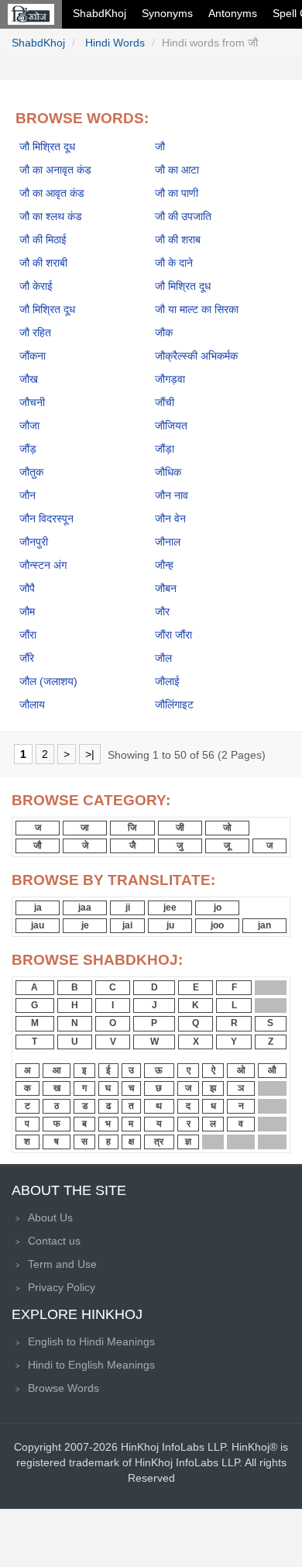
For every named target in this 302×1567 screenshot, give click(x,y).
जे (85, 845)
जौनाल (167, 542)
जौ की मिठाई (43, 239)
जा (85, 827)
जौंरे (26, 658)
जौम (27, 611)
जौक (164, 332)
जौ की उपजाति (183, 216)
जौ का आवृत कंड (51, 193)
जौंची (164, 402)
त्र (158, 1141)
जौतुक (31, 472)
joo (217, 925)
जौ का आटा (177, 170)
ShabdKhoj (99, 13)
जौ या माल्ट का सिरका (197, 309)
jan (264, 925)
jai (127, 925)
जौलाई (167, 681)
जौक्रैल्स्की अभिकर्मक (196, 356)
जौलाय (32, 704)
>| (89, 754)
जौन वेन (170, 518)
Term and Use (62, 1264)
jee (170, 907)
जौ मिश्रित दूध (47, 146)
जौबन (166, 588)
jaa (84, 907)
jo (217, 907)
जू (227, 845)
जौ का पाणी (176, 193)
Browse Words (63, 1388)
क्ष (131, 1141)
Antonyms (232, 13)
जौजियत (171, 425)
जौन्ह (164, 565)
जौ (160, 146)
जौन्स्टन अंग (43, 565)
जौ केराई (36, 286)
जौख (28, 379)
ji (127, 907)
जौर (162, 611)
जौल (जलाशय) (48, 681)
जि (132, 827)
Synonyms (167, 13)
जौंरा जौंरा (173, 635)
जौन (27, 495)
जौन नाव (171, 495)
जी (180, 827)
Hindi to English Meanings (91, 1365)
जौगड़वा (170, 379)
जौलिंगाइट (174, 704)
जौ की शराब (178, 239)
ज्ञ (188, 1141)
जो (227, 827)
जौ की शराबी (43, 263)
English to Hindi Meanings (91, 1341)
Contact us (54, 1241)
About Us (50, 1217)
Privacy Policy (61, 1287)
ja (38, 907)
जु (180, 845)
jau (37, 925)
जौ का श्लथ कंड (50, 216)
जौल (163, 658)
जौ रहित (35, 332)
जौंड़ (27, 449)
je (85, 925)
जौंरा (27, 635)
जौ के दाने (174, 263)
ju (170, 925)
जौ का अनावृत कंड (55, 170)
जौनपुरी (33, 542)
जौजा (29, 425)
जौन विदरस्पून (46, 518)
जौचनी (32, 402)
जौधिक (168, 472)
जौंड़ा (164, 449)
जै (132, 845)
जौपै (27, 588)
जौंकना (32, 356)
